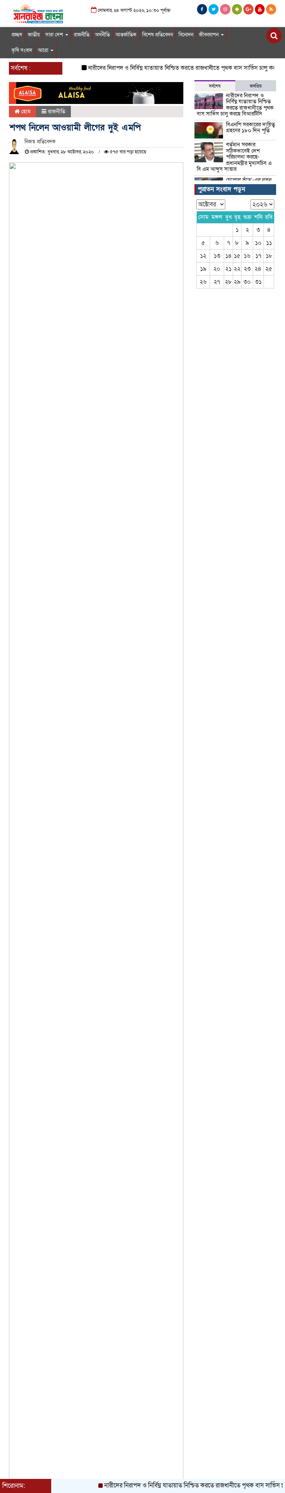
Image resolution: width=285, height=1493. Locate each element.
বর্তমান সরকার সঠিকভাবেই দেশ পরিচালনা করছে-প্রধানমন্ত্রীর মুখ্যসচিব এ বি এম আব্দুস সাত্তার (234, 157)
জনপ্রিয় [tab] (256, 86)
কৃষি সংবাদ (22, 50)
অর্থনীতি (102, 34)
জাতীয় (34, 34)
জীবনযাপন (209, 34)
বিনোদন (185, 34)
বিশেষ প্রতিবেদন (157, 34)
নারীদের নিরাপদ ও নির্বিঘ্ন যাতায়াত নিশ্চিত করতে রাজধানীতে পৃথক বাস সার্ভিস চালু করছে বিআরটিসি (235, 105)
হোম (25, 111)
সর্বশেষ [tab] (214, 86)
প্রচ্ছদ (17, 34)
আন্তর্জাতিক (126, 34)
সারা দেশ (55, 34)
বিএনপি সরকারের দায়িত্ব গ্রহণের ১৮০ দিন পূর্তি (250, 127)
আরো (44, 50)
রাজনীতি (81, 34)
